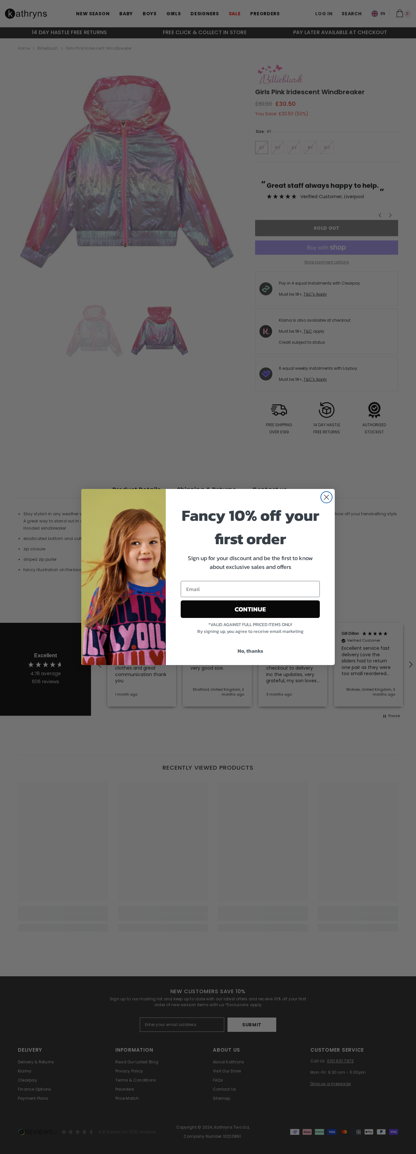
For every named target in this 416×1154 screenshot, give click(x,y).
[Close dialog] (326, 497)
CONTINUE (250, 609)
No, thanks (250, 651)
